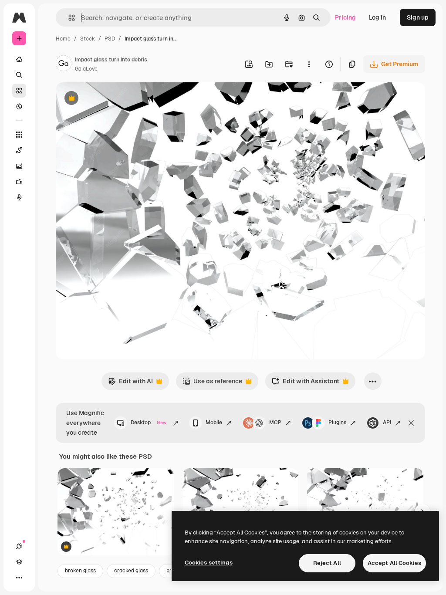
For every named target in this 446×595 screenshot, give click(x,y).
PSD (110, 38)
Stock (87, 38)
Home (63, 38)
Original (111, 99)
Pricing (345, 17)
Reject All (327, 563)
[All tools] (19, 135)
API (387, 422)
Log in (377, 17)
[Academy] (19, 562)
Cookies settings (209, 562)
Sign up (418, 17)
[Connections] (19, 546)
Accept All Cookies (394, 563)
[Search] (19, 75)
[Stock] (19, 91)
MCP (275, 422)
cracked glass (131, 570)
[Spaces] (19, 150)
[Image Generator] (19, 166)
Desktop (148, 422)
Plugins (337, 422)
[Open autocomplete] (68, 17)
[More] (19, 578)
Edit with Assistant (305, 383)
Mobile (214, 422)
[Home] (19, 59)
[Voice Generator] (19, 197)
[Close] (411, 422)
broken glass (80, 570)
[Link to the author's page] (63, 64)
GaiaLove (86, 68)
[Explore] (19, 106)
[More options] (309, 64)
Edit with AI (130, 383)
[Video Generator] (19, 182)
